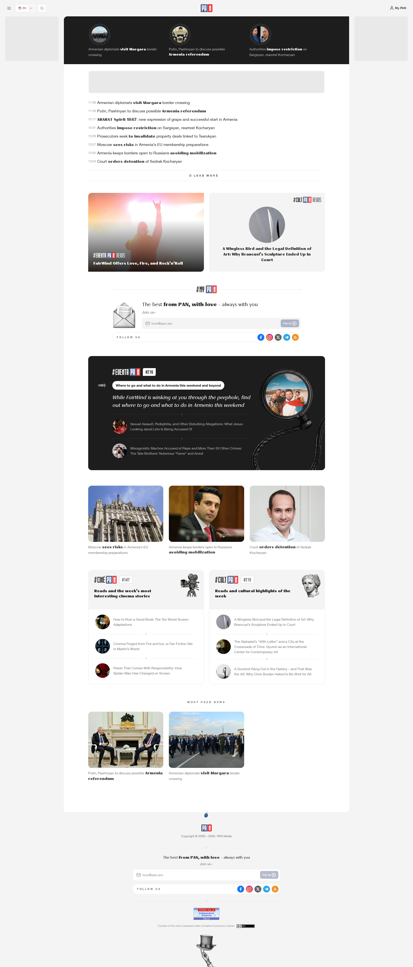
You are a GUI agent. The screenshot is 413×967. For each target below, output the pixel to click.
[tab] (259, 141)
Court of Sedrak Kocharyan (139, 161)
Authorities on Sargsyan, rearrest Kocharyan (156, 127)
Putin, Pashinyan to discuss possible (151, 110)
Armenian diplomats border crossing (143, 102)
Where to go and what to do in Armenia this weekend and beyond (168, 385)
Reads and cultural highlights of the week (252, 593)
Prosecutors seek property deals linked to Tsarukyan (156, 136)
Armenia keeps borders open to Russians (156, 152)
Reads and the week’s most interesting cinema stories (122, 593)
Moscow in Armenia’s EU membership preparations (152, 144)
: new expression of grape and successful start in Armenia (167, 119)
